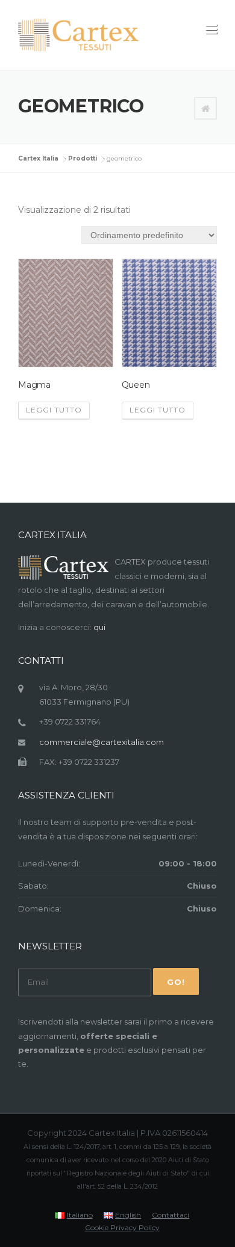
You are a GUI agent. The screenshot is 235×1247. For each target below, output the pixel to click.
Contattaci (170, 1215)
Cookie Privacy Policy (122, 1227)
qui (99, 627)
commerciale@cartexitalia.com (101, 742)
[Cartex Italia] (78, 35)
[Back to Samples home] (205, 108)
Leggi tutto (54, 409)
